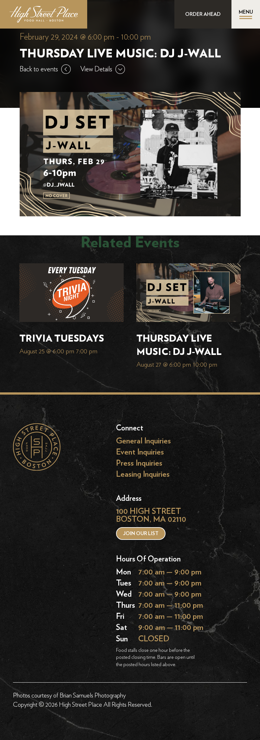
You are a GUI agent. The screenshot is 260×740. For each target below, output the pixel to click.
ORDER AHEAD (203, 14)
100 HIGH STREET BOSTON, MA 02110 (151, 515)
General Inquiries (143, 441)
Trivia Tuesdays (61, 339)
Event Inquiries (140, 452)
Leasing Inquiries (143, 474)
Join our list (141, 533)
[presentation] (71, 294)
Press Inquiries (139, 463)
